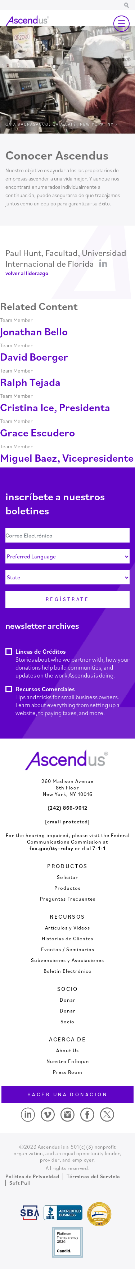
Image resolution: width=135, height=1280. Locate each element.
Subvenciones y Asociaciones (67, 960)
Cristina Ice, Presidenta (55, 407)
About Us (67, 1050)
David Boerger (34, 356)
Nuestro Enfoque (67, 1061)
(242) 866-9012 (67, 808)
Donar (68, 1000)
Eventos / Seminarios (67, 949)
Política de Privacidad (32, 1176)
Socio (67, 1021)
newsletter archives (42, 625)
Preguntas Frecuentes (67, 899)
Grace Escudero (37, 432)
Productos (67, 888)
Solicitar (67, 877)
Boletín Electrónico (68, 971)
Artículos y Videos (67, 927)
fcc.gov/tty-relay (51, 848)
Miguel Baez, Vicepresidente (67, 457)
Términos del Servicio (93, 1176)
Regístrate (68, 599)
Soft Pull (20, 1183)
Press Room (67, 1072)
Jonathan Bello (34, 331)
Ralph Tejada (30, 382)
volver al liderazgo (26, 273)
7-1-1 (99, 848)
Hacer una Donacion (67, 1094)
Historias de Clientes (67, 938)
